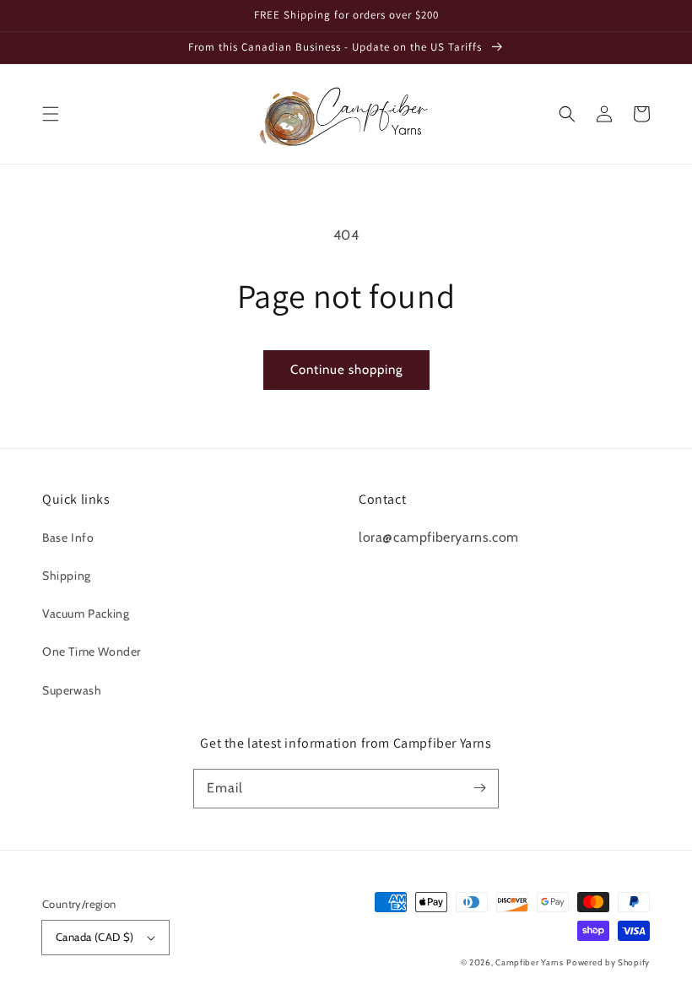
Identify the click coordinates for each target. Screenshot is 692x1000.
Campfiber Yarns (529, 962)
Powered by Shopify (608, 962)
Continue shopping (346, 369)
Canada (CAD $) (95, 936)
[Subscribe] (479, 788)
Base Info (68, 537)
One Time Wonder (91, 651)
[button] (50, 113)
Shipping (66, 575)
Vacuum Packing (85, 613)
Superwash (71, 690)
